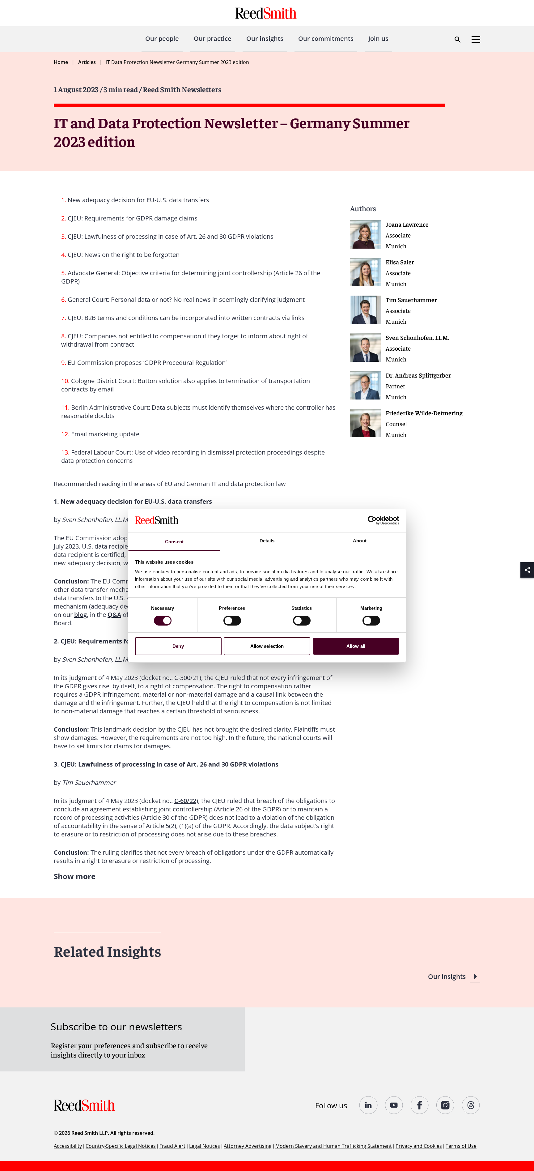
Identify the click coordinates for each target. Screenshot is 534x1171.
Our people (162, 38)
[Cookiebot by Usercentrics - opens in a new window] (372, 520)
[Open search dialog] (458, 40)
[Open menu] (476, 40)
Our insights (264, 38)
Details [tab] (267, 540)
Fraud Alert (172, 1146)
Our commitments (326, 38)
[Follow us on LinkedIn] (368, 1105)
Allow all (355, 646)
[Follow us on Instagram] (445, 1105)
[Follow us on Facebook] (420, 1105)
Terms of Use (461, 1146)
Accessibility (68, 1146)
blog (80, 614)
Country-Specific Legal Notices (121, 1146)
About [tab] (360, 540)
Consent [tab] (174, 541)
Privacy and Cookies (419, 1146)
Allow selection (267, 646)
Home (61, 62)
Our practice (212, 38)
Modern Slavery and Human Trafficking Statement (333, 1146)
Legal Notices (204, 1146)
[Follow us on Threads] (471, 1105)
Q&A (114, 614)
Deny (178, 646)
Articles (87, 62)
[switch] (232, 621)
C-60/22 (185, 801)
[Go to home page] (266, 13)
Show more (74, 876)
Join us (378, 38)
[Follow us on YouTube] (394, 1105)
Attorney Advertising (248, 1146)
